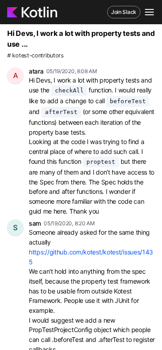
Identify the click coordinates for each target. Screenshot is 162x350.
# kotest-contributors (35, 55)
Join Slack (123, 12)
